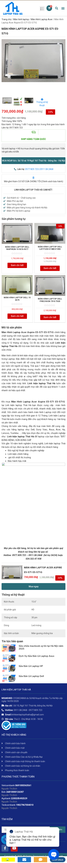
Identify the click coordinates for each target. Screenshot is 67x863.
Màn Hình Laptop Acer (42, 19)
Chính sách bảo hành (52, 181)
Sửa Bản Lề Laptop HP (31, 666)
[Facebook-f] (5, 848)
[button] (33, 160)
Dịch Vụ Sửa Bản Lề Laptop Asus (36, 656)
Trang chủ (6, 19)
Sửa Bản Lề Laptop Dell (31, 676)
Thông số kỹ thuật (42, 104)
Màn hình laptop (21, 19)
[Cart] (49, 8)
